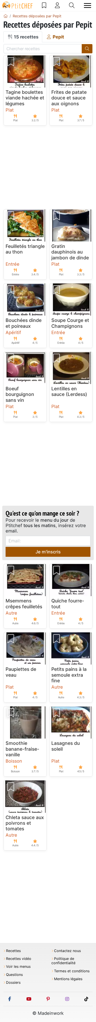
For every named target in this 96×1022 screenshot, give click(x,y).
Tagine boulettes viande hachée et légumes (25, 97)
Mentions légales (68, 979)
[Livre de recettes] (44, 5)
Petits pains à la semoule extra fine (69, 674)
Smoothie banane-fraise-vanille (22, 748)
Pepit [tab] (58, 37)
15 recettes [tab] (25, 37)
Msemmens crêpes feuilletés (24, 603)
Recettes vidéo (18, 959)
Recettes (13, 951)
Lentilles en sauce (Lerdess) (69, 391)
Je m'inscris (48, 552)
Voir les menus (18, 966)
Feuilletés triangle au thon (25, 249)
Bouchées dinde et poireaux (24, 323)
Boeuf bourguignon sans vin (20, 394)
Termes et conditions (72, 971)
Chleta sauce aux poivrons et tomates (25, 823)
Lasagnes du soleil (65, 746)
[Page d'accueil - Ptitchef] (5, 16)
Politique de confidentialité (63, 961)
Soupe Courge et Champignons (70, 323)
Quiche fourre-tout (67, 603)
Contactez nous (67, 951)
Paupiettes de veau (21, 672)
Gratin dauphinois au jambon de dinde (70, 251)
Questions (14, 975)
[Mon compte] (57, 5)
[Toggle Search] (72, 5)
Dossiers (13, 982)
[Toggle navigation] (87, 5)
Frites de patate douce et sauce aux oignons (69, 97)
